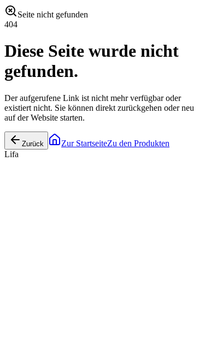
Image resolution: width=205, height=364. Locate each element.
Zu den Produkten (138, 143)
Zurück (33, 144)
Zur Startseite (84, 143)
